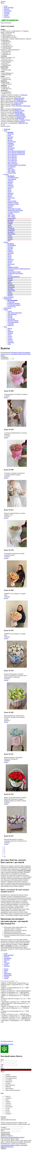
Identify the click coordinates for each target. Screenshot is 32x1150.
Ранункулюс (11, 198)
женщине (10, 333)
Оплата (6, 15)
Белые (9, 135)
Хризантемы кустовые (14, 208)
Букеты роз (21, 352)
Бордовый (10, 232)
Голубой (10, 237)
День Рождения (12, 314)
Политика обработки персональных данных (13, 1032)
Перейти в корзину (18, 1137)
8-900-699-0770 (17, 109)
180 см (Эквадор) (12, 163)
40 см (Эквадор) (12, 155)
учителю (10, 339)
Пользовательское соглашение (9, 1029)
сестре (9, 334)
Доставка (6, 13)
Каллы (9, 190)
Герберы (10, 183)
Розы (5, 130)
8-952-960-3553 (16, 104)
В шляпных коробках (14, 303)
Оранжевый (11, 230)
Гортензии (11, 187)
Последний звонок (13, 322)
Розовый (10, 223)
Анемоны (10, 180)
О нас (5, 6)
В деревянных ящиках (14, 305)
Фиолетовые (11, 148)
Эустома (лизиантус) (14, 212)
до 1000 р (10, 168)
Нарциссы (10, 193)
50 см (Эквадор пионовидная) (16, 152)
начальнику (11, 342)
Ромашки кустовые (13, 204)
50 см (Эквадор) (12, 157)
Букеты (6, 174)
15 (4, 856)
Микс (9, 240)
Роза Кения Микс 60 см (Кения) (17, 165)
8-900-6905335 (20, 113)
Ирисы (10, 188)
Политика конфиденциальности (10, 1026)
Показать (3, 1116)
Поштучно (11, 134)
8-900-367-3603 (20, 110)
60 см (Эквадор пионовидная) (16, 154)
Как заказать (7, 10)
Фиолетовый (11, 233)
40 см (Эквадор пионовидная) (16, 151)
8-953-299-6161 (20, 121)
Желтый (10, 226)
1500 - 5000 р (11, 171)
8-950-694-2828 (20, 98)
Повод (6, 309)
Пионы (10, 196)
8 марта (10, 311)
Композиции (8, 298)
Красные (10, 140)
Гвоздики (10, 182)
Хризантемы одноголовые (15, 210)
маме (9, 330)
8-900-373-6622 (19, 103)
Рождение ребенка (13, 320)
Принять (3, 1148)
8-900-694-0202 (19, 118)
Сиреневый (11, 228)
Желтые (10, 138)
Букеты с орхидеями (11, 354)
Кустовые (10, 149)
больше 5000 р (12, 173)
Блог (5, 961)
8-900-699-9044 (22, 101)
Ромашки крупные (13, 202)
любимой (10, 331)
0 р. (4, 124)
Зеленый (10, 239)
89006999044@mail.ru (7, 1044)
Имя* (2, 1130)
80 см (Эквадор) (12, 162)
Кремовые (10, 143)
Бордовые (10, 137)
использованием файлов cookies (10, 1145)
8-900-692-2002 (21, 117)
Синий (10, 235)
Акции (6, 978)
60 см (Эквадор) (12, 159)
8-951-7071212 (26, 120)
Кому (5, 327)
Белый (9, 225)
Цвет (2, 1068)
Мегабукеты (7, 308)
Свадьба (10, 317)
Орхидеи (10, 194)
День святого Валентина (15, 312)
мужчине (10, 341)
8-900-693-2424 (18, 112)
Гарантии (7, 12)
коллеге (10, 337)
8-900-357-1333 (23, 123)
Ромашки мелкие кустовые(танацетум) (19, 268)
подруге (10, 336)
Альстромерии (12, 179)
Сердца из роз (12, 306)
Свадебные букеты (13, 177)
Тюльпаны (7, 129)
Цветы (6, 242)
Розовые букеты (22, 354)
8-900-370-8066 (20, 115)
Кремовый (11, 220)
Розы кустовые (12, 201)
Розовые (10, 146)
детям (9, 344)
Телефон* (3, 1127)
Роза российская (9, 297)
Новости (6, 9)
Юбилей (10, 316)
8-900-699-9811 (19, 99)
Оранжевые (11, 144)
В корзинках (11, 302)
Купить (6, 397)
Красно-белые (12, 141)
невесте (10, 328)
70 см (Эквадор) (12, 160)
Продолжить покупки (7, 1137)
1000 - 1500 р (11, 169)
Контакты (7, 17)
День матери (11, 319)
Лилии (9, 191)
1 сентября (11, 323)
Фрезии (10, 207)
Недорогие (14, 352)
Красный (10, 221)
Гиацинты (10, 185)
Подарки (6, 976)
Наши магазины (8, 7)
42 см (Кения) (11, 166)
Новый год (11, 325)
